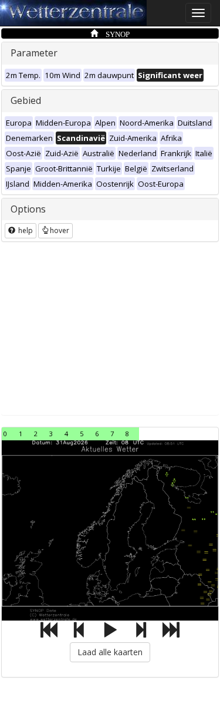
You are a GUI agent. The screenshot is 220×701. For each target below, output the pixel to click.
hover (59, 230)
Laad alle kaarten (110, 652)
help (24, 230)
